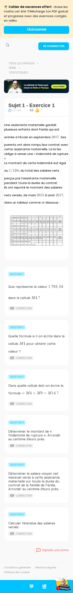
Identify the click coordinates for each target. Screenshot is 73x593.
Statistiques (18, 72)
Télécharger (36, 30)
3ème (12, 67)
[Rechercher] (7, 45)
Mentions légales (45, 567)
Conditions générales (17, 567)
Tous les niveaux (22, 63)
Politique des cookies (17, 572)
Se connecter (53, 46)
